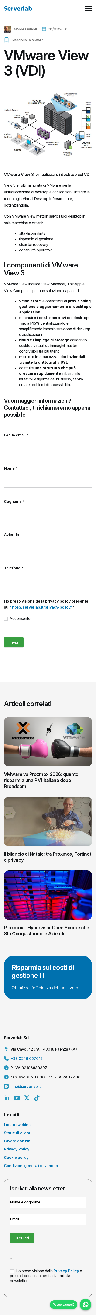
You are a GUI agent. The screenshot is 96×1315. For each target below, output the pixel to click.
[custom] (37, 1098)
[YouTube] (17, 1098)
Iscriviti (22, 1238)
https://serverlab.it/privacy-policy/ (40, 607)
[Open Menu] (88, 8)
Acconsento (20, 618)
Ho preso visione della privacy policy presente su (46, 604)
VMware (36, 40)
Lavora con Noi (17, 1141)
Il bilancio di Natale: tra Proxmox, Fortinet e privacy (47, 857)
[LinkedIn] (7, 1098)
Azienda (11, 534)
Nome (11, 468)
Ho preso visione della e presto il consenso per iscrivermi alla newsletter (46, 1276)
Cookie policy (16, 1157)
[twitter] (27, 1098)
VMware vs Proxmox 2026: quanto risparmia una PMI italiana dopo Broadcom (41, 780)
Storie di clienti (17, 1132)
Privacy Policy (16, 1149)
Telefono (14, 568)
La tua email (16, 435)
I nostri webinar (18, 1124)
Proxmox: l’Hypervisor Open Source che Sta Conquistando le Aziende (46, 930)
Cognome (14, 501)
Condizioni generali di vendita (31, 1165)
